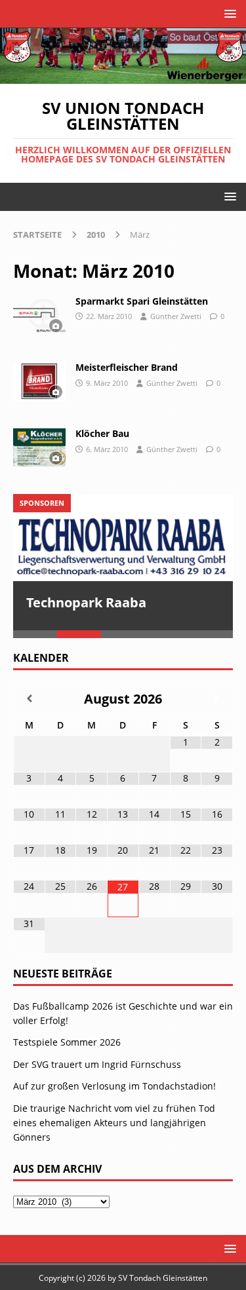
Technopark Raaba (86, 602)
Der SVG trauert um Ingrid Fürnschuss (97, 1065)
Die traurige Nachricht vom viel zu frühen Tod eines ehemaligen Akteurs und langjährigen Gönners (114, 1124)
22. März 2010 (109, 316)
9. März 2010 (107, 383)
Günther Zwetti (175, 316)
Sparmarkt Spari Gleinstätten (141, 301)
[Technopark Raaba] (123, 537)
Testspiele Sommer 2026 (67, 1042)
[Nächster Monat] (216, 699)
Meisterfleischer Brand (126, 367)
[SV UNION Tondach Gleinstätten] (123, 75)
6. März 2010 (107, 449)
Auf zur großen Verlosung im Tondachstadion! (114, 1086)
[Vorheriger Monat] (29, 699)
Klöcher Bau (102, 433)
